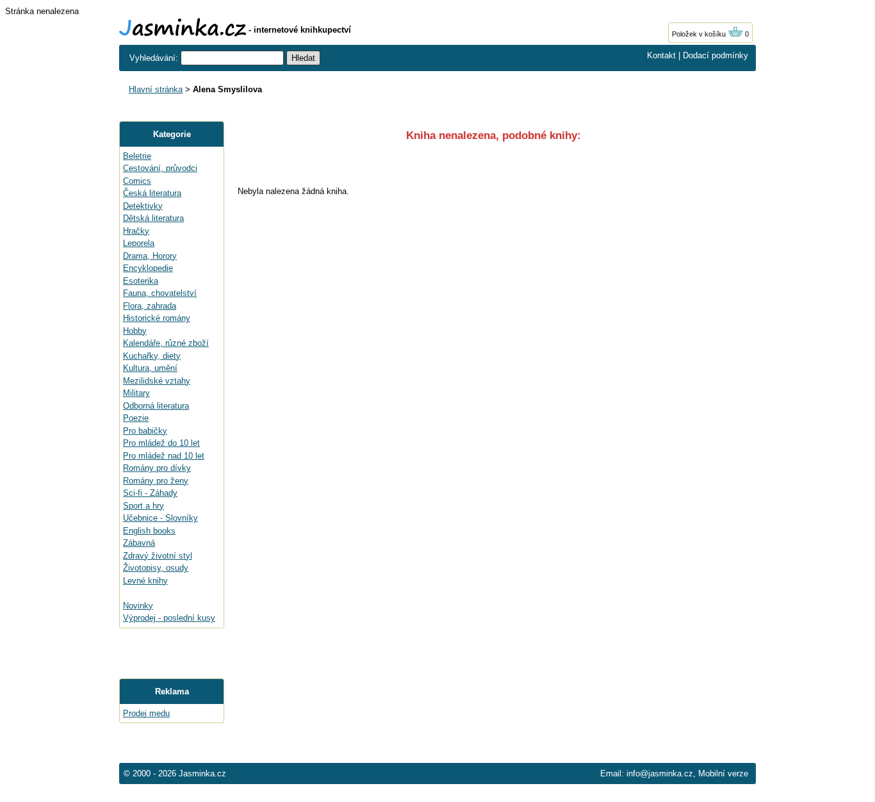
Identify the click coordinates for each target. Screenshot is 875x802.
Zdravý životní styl (157, 556)
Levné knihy (145, 580)
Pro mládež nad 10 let (163, 456)
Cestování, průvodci (160, 168)
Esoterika (140, 281)
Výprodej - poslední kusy (169, 618)
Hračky (136, 231)
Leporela (138, 243)
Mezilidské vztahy (156, 381)
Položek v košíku (700, 34)
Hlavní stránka (156, 89)
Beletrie (137, 156)
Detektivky (143, 206)
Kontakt (661, 55)
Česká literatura (152, 193)
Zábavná (139, 543)
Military (136, 393)
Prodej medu (146, 713)
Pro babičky (145, 431)
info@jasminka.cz (659, 773)
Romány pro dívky (157, 468)
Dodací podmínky (715, 55)
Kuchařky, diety (152, 356)
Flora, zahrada (149, 306)
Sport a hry (143, 506)
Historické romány (156, 318)
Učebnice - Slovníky (160, 518)
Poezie (136, 418)
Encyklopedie (148, 268)
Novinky (138, 605)
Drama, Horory (150, 256)
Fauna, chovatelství (160, 293)
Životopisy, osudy (155, 568)
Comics (137, 181)
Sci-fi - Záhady (150, 493)
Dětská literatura (153, 218)
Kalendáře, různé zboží (166, 343)
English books (149, 531)
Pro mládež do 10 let (161, 443)
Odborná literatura (156, 406)
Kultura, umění (150, 368)
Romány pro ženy (155, 481)
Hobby (135, 331)
